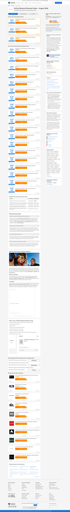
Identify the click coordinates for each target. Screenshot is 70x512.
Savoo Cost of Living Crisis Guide (54, 488)
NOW (48, 161)
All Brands (9, 490)
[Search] (53, 3)
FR (53, 505)
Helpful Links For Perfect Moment (52, 82)
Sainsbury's (10, 488)
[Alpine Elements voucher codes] (12, 457)
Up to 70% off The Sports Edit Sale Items (24, 446)
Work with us (37, 496)
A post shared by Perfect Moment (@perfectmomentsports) (22, 315)
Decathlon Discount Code (14, 466)
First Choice (53, 170)
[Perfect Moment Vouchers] (11, 9)
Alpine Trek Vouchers (23, 472)
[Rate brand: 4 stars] (50, 73)
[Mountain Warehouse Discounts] (12, 440)
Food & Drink (24, 486)
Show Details (37, 54)
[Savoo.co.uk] (11, 3)
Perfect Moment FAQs (50, 84)
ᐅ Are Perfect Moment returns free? (16, 234)
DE (51, 505)
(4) (23, 13)
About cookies (51, 497)
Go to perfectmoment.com (52, 136)
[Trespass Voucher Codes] (12, 386)
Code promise (17, 20)
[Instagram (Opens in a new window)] (13, 506)
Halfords (48, 155)
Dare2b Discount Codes (23, 469)
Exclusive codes (37, 485)
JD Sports (48, 172)
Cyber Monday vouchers (39, 488)
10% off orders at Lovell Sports (22, 393)
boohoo (48, 170)
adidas (56, 157)
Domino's (52, 155)
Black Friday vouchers (38, 487)
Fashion (23, 484)
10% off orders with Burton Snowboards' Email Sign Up (27, 430)
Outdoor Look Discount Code (14, 472)
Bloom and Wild (54, 168)
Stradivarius (56, 166)
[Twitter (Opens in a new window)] (11, 506)
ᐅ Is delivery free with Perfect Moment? (16, 225)
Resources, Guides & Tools (53, 487)
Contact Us (37, 497)
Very (58, 159)
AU (55, 505)
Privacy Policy (51, 495)
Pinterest (49, 144)
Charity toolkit (24, 497)
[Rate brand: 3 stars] (49, 73)
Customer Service (51, 139)
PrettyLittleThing (49, 159)
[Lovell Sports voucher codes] (12, 395)
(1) (33, 13)
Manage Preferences (52, 499)
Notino (48, 166)
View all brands (48, 176)
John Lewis (52, 161)
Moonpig (55, 159)
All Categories (24, 490)
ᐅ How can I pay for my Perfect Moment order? (18, 241)
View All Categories (49, 184)
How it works (24, 496)
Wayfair (57, 155)
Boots (56, 153)
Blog (50, 486)
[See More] (60, 181)
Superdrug (58, 170)
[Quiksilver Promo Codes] (12, 404)
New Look (51, 157)
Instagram (50, 145)
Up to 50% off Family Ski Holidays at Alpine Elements (27, 455)
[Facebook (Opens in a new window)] (9, 506)
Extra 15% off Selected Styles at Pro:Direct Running (26, 375)
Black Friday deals (52, 484)
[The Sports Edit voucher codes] (12, 448)
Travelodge (53, 172)
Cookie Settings (51, 498)
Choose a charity (24, 495)
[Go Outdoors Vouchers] (12, 414)
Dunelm (58, 172)
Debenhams (56, 151)
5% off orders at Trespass (20, 384)
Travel (23, 488)
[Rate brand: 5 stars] (51, 73)
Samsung (48, 153)
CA (49, 507)
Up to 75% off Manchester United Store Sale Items (26, 421)
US (49, 505)
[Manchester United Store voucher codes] (12, 423)
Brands (13, 5)
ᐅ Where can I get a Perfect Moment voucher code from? (19, 216)
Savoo (9, 5)
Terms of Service (45, 0)
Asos (59, 168)
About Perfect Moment (50, 81)
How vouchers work (38, 495)
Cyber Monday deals (52, 485)
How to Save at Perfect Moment (52, 79)
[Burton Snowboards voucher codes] (12, 431)
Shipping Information (51, 138)
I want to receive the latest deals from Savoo (30, 506)
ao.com (53, 153)
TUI (47, 157)
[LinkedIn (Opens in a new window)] (15, 506)
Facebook (50, 141)
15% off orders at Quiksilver (21, 403)
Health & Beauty (24, 487)
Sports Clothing (49, 182)
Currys (52, 151)
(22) (13, 13)
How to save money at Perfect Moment (53, 86)
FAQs (36, 498)
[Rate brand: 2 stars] (48, 73)
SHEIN (52, 166)
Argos (48, 151)
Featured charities (24, 498)
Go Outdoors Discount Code (34, 469)
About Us (37, 493)
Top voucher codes (38, 484)
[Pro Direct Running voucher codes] (12, 377)
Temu (48, 174)
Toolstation (48, 168)
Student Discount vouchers (39, 486)
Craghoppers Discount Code (34, 472)
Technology (23, 485)
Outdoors (54, 182)
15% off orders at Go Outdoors (22, 412)
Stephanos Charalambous (55, 54)
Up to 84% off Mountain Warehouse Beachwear (25, 438)
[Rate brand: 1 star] (47, 73)
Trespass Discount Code (33, 473)
